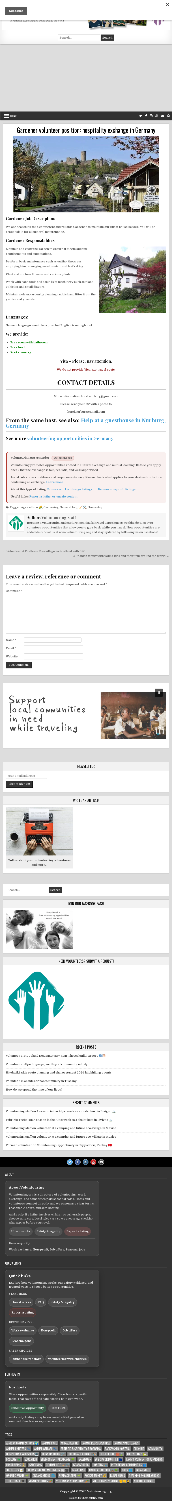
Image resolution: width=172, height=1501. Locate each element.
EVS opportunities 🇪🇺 (108, 1459)
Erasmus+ (85, 1459)
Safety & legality (48, 1231)
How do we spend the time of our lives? (34, 1089)
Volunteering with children (67, 1359)
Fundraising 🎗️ (15, 1465)
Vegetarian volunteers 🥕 (72, 1481)
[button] (86, 715)
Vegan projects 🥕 (40, 1481)
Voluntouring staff (58, 517)
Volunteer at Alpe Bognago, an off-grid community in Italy (47, 1064)
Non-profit (40, 1249)
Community (155, 1448)
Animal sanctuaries (126, 1443)
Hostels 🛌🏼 (100, 1465)
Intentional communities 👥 (128, 1465)
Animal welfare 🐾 (45, 1448)
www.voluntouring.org (75, 532)
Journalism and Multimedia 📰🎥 (47, 1470)
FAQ (41, 1302)
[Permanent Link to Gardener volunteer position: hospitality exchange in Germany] (86, 174)
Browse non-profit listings (117, 489)
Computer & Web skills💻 (22, 1454)
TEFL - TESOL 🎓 (15, 1481)
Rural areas (117, 1475)
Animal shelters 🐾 (18, 1448)
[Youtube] (156, 116)
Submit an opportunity (27, 1408)
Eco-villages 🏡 (137, 1454)
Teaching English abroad (144, 1475)
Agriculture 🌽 (31, 507)
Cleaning (139, 1448)
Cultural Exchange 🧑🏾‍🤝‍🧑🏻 (82, 1454)
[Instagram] (151, 116)
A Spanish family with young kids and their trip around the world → (121, 556)
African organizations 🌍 (22, 1443)
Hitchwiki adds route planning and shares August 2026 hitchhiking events (59, 1072)
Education (31, 1459)
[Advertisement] (86, 77)
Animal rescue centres (96, 1443)
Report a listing (78, 1231)
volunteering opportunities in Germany (70, 438)
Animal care (49, 1443)
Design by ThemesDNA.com (86, 1498)
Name (11, 640)
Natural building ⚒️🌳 (103, 1470)
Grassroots (81, 1465)
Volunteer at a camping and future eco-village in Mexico (76, 1128)
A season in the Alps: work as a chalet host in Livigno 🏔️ (76, 1111)
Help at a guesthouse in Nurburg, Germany (86, 423)
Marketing (78, 1470)
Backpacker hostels (117, 1448)
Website (12, 656)
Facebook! (151, 532)
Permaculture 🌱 (70, 1475)
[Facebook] (146, 116)
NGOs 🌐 (127, 1470)
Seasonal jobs (75, 1249)
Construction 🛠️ (53, 1454)
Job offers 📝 (14, 1470)
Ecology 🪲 (13, 1459)
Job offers (56, 1249)
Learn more (54, 482)
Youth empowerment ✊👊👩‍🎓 (111, 1481)
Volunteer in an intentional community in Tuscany (41, 1081)
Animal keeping (69, 1443)
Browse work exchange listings (69, 489)
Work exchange (20, 1249)
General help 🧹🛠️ (73, 507)
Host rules (58, 1407)
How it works (20, 1231)
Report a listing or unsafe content (53, 496)
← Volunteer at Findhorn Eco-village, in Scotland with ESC (44, 551)
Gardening (50, 507)
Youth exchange (144, 1481)
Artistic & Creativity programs (81, 1448)
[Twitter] (140, 116)
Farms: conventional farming (144, 1459)
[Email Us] (162, 116)
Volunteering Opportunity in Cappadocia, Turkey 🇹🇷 (74, 1145)
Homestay (95, 507)
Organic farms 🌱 (17, 1475)
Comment (14, 591)
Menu (13, 115)
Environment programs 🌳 (58, 1459)
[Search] (168, 116)
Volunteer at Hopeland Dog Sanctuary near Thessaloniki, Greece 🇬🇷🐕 (56, 1055)
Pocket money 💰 (95, 1475)
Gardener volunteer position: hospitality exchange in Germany (86, 130)
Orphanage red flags (26, 1359)
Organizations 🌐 (44, 1475)
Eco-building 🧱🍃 (111, 1454)
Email (11, 648)
